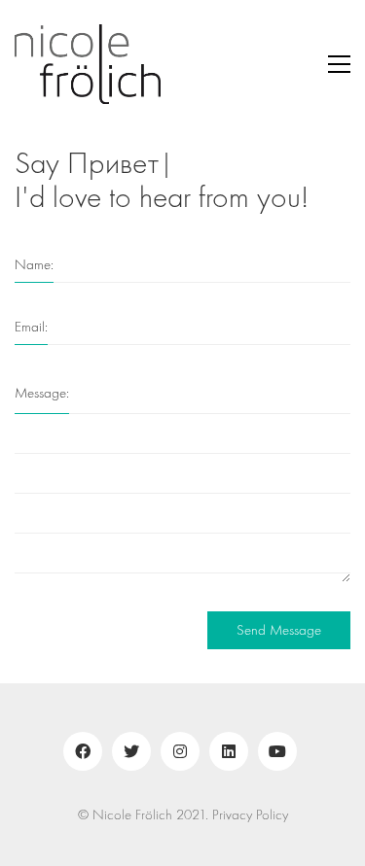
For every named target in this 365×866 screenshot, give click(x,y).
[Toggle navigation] (339, 64)
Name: (34, 265)
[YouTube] (277, 751)
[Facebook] (82, 751)
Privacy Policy (250, 815)
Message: (42, 393)
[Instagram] (180, 751)
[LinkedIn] (228, 751)
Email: (31, 327)
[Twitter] (131, 751)
